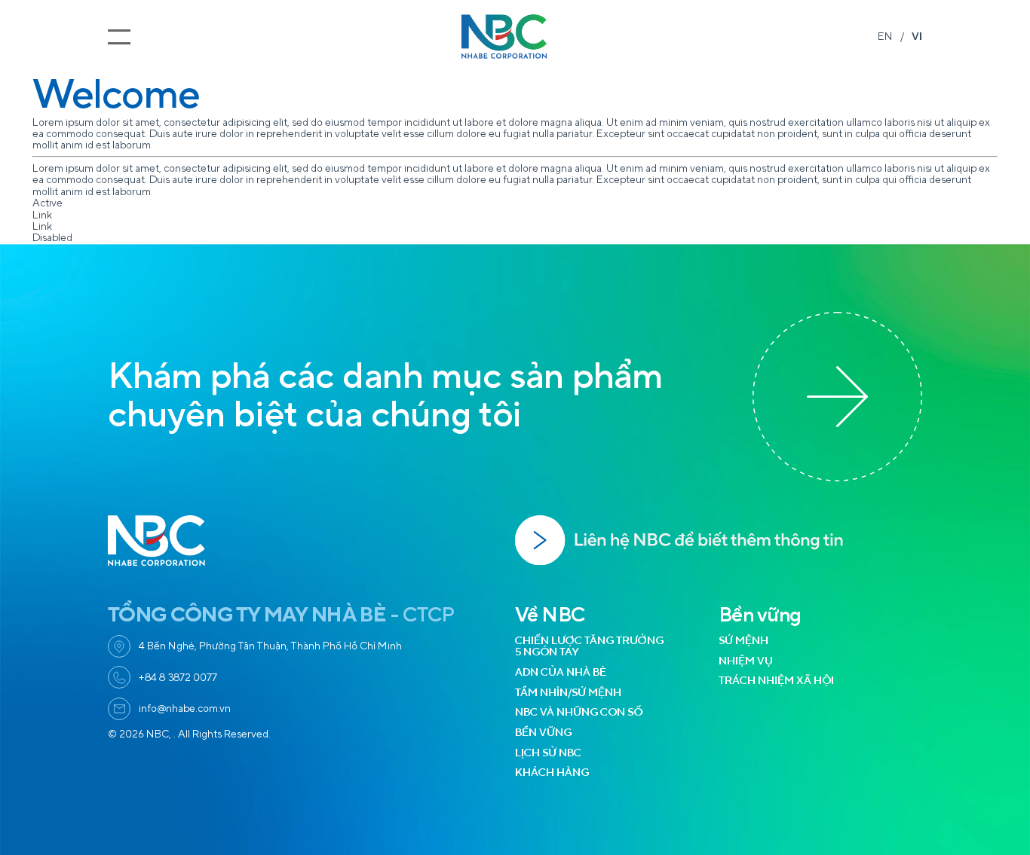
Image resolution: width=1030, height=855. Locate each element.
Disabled (52, 237)
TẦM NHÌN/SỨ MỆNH (568, 692)
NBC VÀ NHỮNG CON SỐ (578, 712)
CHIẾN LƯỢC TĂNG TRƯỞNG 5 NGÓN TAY (589, 646)
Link (42, 215)
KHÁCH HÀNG (552, 772)
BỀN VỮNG (543, 732)
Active (47, 203)
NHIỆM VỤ (746, 661)
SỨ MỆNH (743, 640)
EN (885, 36)
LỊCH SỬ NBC (548, 753)
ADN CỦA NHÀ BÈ (560, 672)
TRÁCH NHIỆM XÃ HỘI (776, 680)
